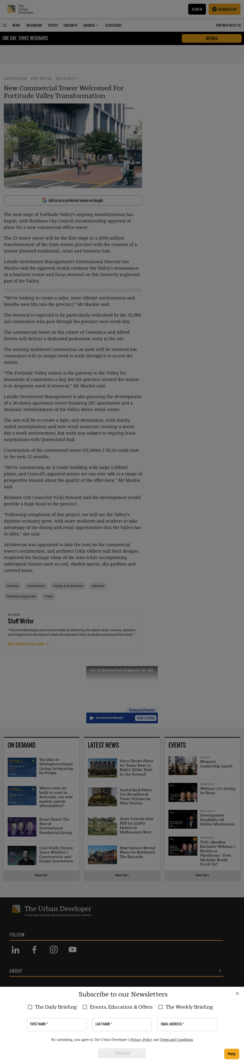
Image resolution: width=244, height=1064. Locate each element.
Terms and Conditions (176, 1040)
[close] (237, 993)
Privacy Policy (141, 1040)
